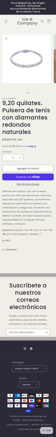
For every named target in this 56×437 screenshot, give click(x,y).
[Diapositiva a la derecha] (34, 93)
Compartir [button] (11, 249)
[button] (6, 21)
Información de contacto (29, 429)
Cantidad (7, 151)
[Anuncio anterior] (5, 7)
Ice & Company (25, 416)
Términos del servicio (41, 424)
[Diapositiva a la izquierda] (21, 93)
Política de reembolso (33, 420)
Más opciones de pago (28, 184)
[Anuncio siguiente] (50, 7)
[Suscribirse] (46, 332)
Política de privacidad (17, 424)
